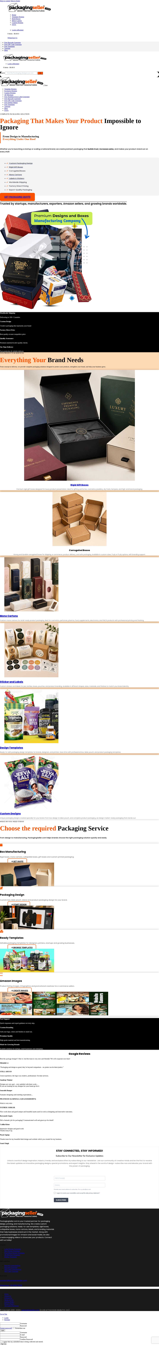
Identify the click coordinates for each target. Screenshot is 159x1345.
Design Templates (11, 747)
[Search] (40, 73)
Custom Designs (10, 813)
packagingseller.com (30, 1310)
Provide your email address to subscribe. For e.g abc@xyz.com (72, 1189)
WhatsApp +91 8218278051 (11, 1285)
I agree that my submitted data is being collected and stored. (22, 1342)
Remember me (20, 1328)
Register (7, 1320)
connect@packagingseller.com (13, 1280)
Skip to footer (15, 1)
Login (6, 1318)
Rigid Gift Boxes (79, 484)
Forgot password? (6, 1328)
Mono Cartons (9, 616)
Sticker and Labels (11, 682)
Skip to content (5, 1)
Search (2, 73)
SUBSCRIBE (61, 1200)
